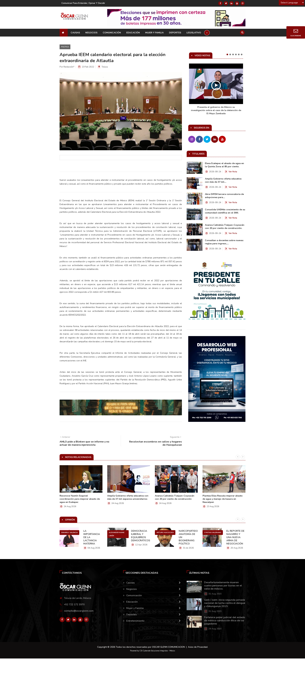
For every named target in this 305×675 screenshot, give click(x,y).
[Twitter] (226, 3)
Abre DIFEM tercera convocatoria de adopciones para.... (224, 196)
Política (65, 47)
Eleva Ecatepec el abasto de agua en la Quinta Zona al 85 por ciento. (224, 165)
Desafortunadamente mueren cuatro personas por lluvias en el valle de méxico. (223, 586)
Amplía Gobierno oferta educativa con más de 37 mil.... (223, 180)
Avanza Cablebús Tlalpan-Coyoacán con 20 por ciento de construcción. (224, 226)
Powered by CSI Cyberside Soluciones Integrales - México (152, 651)
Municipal (194, 165)
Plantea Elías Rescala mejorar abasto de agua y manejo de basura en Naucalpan (223, 499)
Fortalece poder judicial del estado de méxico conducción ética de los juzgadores (224, 620)
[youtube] (237, 3)
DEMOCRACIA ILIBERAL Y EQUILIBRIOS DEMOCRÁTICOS (140, 535)
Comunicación (112, 32)
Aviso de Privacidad (197, 646)
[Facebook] (220, 3)
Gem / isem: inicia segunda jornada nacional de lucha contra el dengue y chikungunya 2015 (224, 603)
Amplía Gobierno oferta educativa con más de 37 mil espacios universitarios (127, 497)
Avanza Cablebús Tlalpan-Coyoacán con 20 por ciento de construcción (174, 497)
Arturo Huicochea (165, 532)
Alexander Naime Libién (116, 534)
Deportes (175, 32)
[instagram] (243, 3)
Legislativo (193, 32)
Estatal (193, 196)
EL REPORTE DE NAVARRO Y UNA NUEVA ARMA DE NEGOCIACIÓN (235, 537)
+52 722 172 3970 (74, 604)
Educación (133, 32)
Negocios (91, 32)
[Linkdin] (231, 3)
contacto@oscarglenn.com (79, 610)
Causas (75, 32)
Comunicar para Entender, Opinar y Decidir (83, 3)
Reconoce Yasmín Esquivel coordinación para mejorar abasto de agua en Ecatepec (80, 499)
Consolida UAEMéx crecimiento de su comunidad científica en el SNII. (225, 211)
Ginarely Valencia (69, 532)
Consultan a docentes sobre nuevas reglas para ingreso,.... (224, 242)
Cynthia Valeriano (212, 532)
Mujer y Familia (154, 32)
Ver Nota (233, 171)
